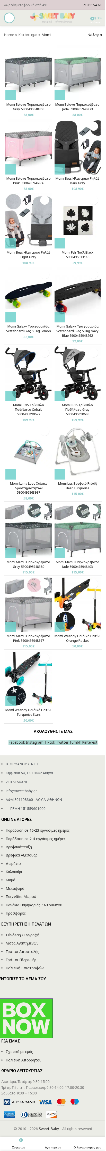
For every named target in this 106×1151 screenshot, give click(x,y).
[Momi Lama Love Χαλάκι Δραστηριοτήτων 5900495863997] (28, 451)
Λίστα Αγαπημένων (22, 943)
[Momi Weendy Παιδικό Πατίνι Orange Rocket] (78, 604)
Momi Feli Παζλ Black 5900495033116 (77, 254)
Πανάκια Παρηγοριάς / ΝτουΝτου (34, 905)
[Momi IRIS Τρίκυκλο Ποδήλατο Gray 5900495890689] (78, 373)
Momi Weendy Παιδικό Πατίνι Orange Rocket (78, 638)
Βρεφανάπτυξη (19, 846)
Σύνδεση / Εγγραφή (22, 934)
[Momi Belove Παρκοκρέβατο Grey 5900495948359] (28, 72)
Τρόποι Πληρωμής (21, 959)
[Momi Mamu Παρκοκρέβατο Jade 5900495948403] (78, 530)
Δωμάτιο (13, 863)
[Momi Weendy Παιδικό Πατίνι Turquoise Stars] (28, 678)
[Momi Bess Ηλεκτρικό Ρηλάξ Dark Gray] (78, 146)
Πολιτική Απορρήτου (23, 1060)
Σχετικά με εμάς (19, 1051)
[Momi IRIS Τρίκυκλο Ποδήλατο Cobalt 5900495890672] (28, 373)
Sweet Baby (49, 1128)
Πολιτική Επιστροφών (25, 967)
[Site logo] (53, 17)
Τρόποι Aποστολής (22, 951)
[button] (10, 95)
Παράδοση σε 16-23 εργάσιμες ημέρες (38, 830)
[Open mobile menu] (9, 18)
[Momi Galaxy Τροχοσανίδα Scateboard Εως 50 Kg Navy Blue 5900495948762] (78, 294)
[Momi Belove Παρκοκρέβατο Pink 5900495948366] (28, 146)
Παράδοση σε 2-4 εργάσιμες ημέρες (36, 838)
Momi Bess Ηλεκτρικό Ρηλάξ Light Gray (28, 254)
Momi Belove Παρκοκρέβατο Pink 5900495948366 (28, 180)
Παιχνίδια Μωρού (21, 896)
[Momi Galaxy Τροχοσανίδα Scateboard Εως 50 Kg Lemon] (28, 294)
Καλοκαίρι (14, 871)
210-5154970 (92, 5)
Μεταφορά (15, 888)
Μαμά (10, 879)
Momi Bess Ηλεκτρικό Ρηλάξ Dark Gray (77, 180)
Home (9, 34)
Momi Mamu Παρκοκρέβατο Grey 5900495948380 (28, 564)
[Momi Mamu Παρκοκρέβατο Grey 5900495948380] (28, 530)
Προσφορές (16, 913)
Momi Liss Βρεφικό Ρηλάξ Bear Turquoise (77, 485)
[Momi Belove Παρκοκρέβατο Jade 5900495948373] (78, 72)
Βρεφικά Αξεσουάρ (22, 855)
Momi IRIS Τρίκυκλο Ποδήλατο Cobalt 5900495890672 (28, 409)
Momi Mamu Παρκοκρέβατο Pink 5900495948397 (28, 638)
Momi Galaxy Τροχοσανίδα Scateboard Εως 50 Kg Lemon (28, 328)
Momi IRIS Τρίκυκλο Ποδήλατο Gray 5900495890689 (77, 409)
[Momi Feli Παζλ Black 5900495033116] (78, 220)
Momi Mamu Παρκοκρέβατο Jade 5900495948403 (77, 564)
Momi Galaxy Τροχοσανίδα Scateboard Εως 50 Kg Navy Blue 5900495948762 (77, 331)
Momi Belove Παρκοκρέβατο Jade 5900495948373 (77, 106)
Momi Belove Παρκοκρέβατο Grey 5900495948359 (28, 106)
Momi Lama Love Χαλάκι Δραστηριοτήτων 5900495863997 (28, 488)
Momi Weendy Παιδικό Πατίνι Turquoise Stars (28, 712)
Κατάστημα (27, 34)
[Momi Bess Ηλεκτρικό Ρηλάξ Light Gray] (28, 220)
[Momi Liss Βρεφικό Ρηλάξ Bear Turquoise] (78, 451)
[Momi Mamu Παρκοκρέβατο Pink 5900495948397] (28, 604)
